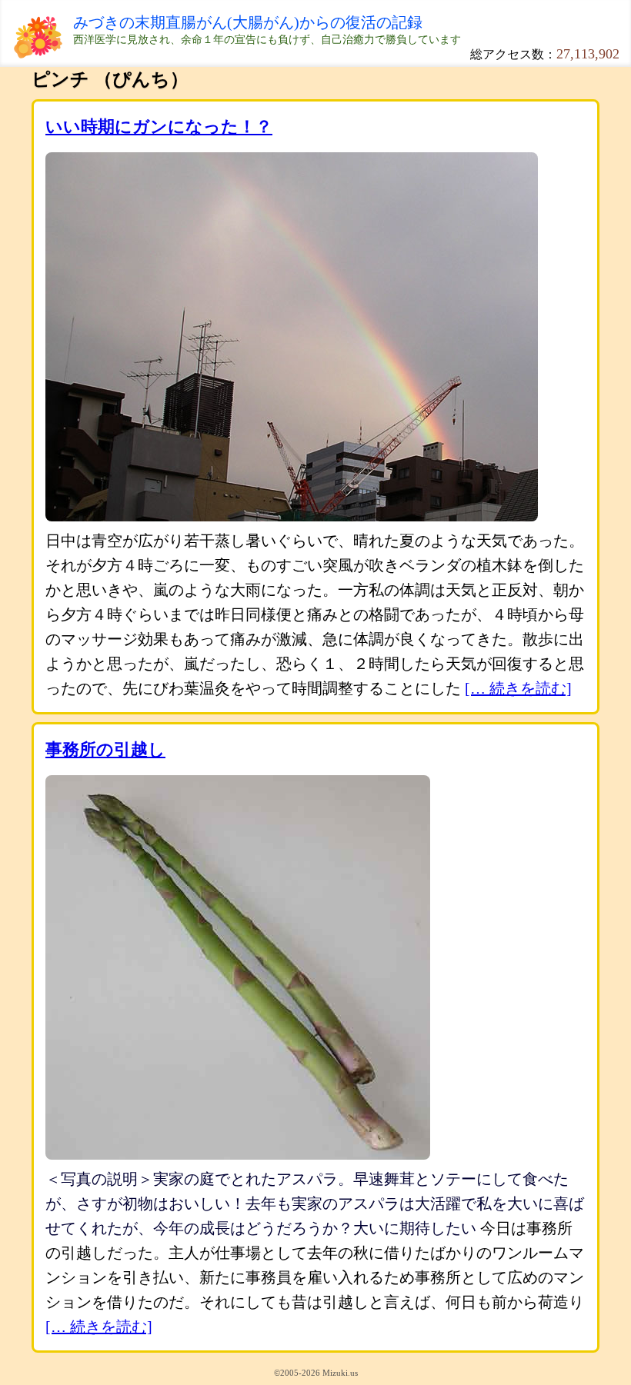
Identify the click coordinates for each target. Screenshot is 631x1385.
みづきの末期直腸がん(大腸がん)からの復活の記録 (247, 22)
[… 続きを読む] (518, 688)
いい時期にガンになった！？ (158, 126)
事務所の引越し (105, 749)
